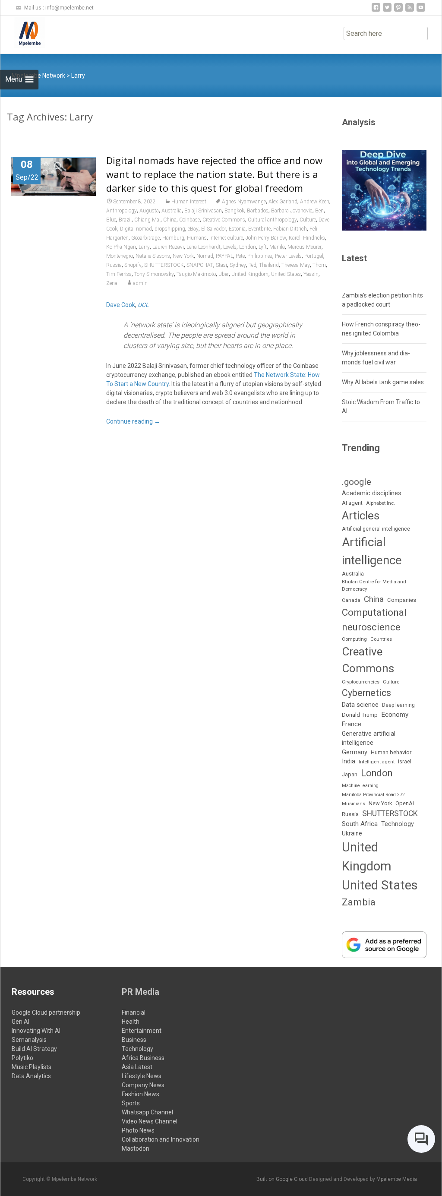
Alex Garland (282, 202)
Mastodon (135, 1148)
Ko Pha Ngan (121, 247)
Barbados (257, 211)
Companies (401, 600)
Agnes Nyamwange (244, 202)
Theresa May (295, 265)
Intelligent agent (377, 762)
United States (286, 274)
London (247, 247)
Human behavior (391, 752)
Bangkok (234, 211)
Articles (360, 515)
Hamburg (173, 238)
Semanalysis (29, 1039)
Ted (252, 265)
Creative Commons (223, 220)
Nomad (204, 256)
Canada (351, 600)
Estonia (237, 229)
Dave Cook (120, 304)
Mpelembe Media (396, 1179)
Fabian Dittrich (290, 229)
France (351, 724)
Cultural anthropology (272, 220)
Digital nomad (136, 229)
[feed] (409, 10)
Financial (133, 1012)
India (348, 761)
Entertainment (141, 1030)
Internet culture (226, 238)
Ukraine (352, 833)
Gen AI (20, 1021)
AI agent (352, 503)
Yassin (311, 274)
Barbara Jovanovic (292, 211)
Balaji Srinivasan (203, 211)
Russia (114, 265)
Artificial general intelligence (376, 529)
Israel (404, 762)
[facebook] (376, 10)
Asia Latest (137, 1066)
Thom (319, 265)
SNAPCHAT (199, 265)
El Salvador (213, 229)
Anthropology (121, 211)
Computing (354, 639)
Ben (319, 211)
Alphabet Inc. (380, 503)
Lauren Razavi (168, 247)
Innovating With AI (36, 1030)
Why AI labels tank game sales (383, 382)
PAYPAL (224, 256)
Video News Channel (149, 1121)
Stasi (221, 265)
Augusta (149, 211)
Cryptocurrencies (360, 682)
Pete (240, 256)
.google (356, 481)
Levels (230, 247)
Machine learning (360, 785)
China (170, 220)
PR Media (140, 992)
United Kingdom (249, 274)
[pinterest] (398, 10)
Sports (131, 1103)
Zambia (359, 902)
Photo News (138, 1130)
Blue (111, 220)
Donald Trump (360, 715)
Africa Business (143, 1057)
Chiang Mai (147, 220)
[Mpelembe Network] (22, 33)
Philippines (259, 256)
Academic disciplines (371, 493)
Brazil (125, 220)
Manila (277, 247)
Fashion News (140, 1094)
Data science (360, 705)
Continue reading (133, 421)
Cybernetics (366, 692)
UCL (143, 304)
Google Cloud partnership (46, 1012)
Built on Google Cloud (282, 1179)
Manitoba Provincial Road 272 (373, 794)
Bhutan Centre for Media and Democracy (374, 585)
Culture (308, 220)
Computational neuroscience (374, 619)
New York (183, 256)
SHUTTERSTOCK (164, 265)
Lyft (263, 247)
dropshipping (170, 229)
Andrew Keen (314, 202)
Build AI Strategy (34, 1048)
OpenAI (404, 803)
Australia (171, 211)
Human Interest (188, 202)
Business (134, 1039)
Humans (197, 238)
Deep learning (398, 705)
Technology (397, 824)
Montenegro (119, 256)
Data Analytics (31, 1076)
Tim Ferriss (119, 274)
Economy (394, 714)
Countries (381, 639)
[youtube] (421, 10)
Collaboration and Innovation (160, 1139)
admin (140, 283)
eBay (193, 229)
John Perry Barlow (266, 238)
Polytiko (22, 1057)
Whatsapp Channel (147, 1112)
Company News (143, 1085)
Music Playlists (31, 1066)
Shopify (133, 265)
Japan (349, 774)
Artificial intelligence (372, 551)
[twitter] (387, 10)
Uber (223, 274)
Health (130, 1021)
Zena (111, 283)
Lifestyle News (141, 1076)
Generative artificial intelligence (368, 738)
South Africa (360, 824)
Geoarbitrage (145, 238)
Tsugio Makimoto (196, 274)
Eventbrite (259, 229)
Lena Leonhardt (203, 247)
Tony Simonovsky (154, 274)
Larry (144, 247)
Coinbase (189, 220)
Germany (354, 752)
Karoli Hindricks (307, 238)
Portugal (313, 256)
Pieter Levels (288, 256)
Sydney (238, 265)
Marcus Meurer (304, 247)
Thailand (269, 265)
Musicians (353, 804)
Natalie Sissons (153, 256)
